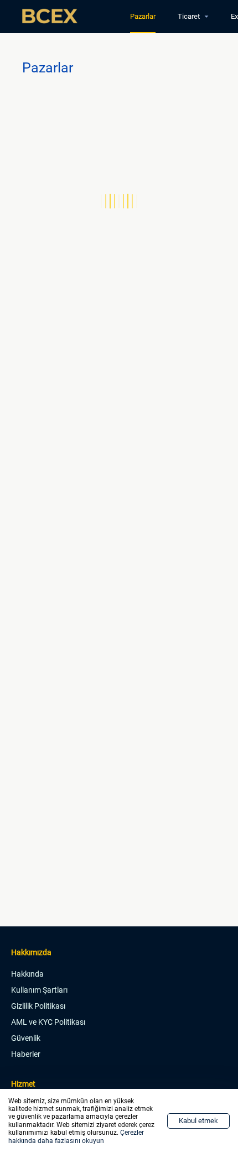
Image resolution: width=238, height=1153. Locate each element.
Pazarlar (143, 16)
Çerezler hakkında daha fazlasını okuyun (76, 1136)
